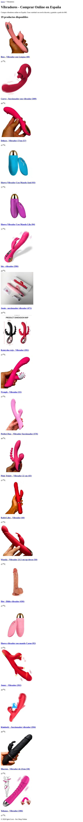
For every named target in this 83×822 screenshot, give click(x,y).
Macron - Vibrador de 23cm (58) (15, 769)
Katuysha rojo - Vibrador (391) (15, 350)
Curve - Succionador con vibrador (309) (18, 99)
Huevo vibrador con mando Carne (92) (18, 643)
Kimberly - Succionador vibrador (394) (18, 727)
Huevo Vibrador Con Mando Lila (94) (18, 224)
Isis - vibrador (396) (9, 266)
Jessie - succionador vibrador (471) (16, 308)
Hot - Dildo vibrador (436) (12, 601)
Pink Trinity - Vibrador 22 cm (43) (16, 476)
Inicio (3, 2)
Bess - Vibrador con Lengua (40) (15, 57)
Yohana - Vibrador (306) (12, 811)
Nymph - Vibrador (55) (11, 392)
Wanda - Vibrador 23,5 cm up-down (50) (19, 559)
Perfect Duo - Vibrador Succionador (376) (19, 434)
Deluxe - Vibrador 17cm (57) (13, 141)
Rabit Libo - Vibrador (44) (13, 518)
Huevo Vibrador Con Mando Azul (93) (18, 182)
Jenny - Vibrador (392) (11, 685)
